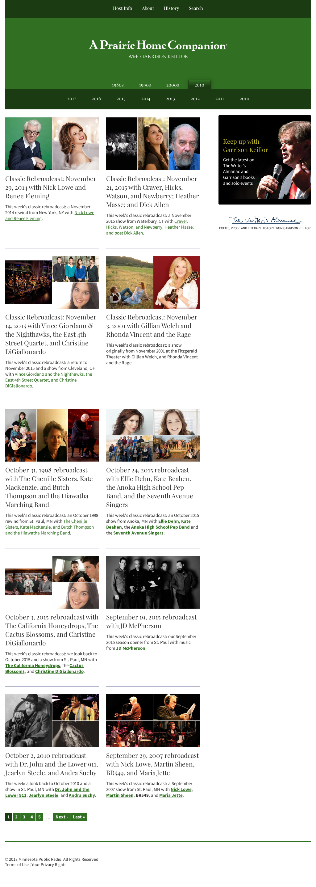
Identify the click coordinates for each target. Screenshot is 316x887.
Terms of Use (17, 864)
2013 (170, 98)
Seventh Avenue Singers (138, 533)
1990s (145, 85)
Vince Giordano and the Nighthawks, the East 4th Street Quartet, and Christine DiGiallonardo (48, 380)
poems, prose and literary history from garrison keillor (264, 228)
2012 (195, 98)
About (148, 8)
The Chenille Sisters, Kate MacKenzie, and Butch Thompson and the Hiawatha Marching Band (49, 527)
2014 (145, 98)
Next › (62, 817)
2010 (199, 85)
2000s (172, 85)
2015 (121, 98)
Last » (79, 817)
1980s (118, 85)
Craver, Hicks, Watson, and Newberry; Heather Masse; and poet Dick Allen (150, 227)
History (171, 8)
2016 (96, 98)
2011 (219, 98)
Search (196, 8)
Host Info (122, 8)
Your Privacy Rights (48, 864)
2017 (71, 98)
